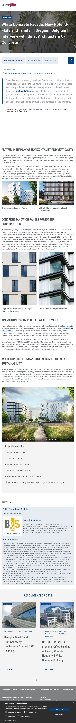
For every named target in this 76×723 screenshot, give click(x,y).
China (16, 631)
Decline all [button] (59, 714)
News (15, 690)
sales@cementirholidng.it (12, 700)
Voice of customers (27, 690)
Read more (10, 670)
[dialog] (38, 712)
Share (71, 60)
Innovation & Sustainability (48, 690)
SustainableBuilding (60, 634)
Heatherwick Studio (27, 631)
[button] (21, 439)
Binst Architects (38, 73)
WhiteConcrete (50, 73)
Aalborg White (10, 73)
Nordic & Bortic (63, 631)
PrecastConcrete (49, 634)
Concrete (55, 631)
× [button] (74, 703)
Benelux (29, 73)
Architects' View (20, 73)
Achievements (67, 690)
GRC (20, 631)
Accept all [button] (59, 709)
